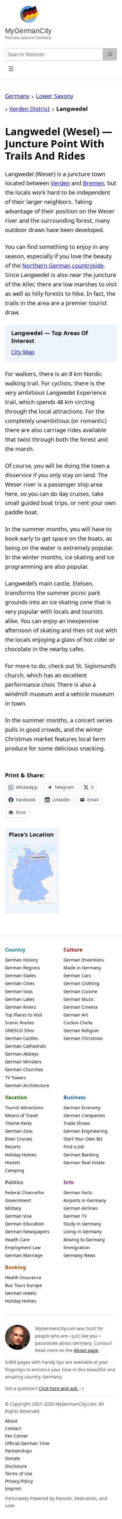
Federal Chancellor (24, 1192)
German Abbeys (21, 1054)
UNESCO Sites (19, 1030)
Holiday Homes (20, 1155)
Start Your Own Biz (83, 1139)
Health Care (17, 1240)
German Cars (77, 975)
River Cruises (19, 1139)
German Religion (81, 1030)
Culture (73, 949)
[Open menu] (11, 68)
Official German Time (27, 1443)
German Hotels (20, 1293)
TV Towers (15, 1078)
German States (20, 975)
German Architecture (27, 1085)
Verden (60, 183)
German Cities (20, 983)
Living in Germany (83, 1231)
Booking (15, 1267)
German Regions (22, 968)
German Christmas (83, 1038)
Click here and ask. (58, 1388)
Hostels (12, 1162)
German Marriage (24, 1255)
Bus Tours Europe (23, 1285)
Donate (12, 1458)
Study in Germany (82, 1224)
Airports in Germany (85, 1200)
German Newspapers (27, 1231)
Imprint (13, 1489)
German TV (75, 1216)
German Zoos (19, 1131)
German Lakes (20, 999)
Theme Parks (18, 1123)
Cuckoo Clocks (78, 1023)
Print (21, 812)
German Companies (84, 1115)
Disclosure (16, 1466)
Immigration (77, 1247)
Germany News (79, 1255)
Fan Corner (16, 1436)
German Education (24, 1224)
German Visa (18, 1216)
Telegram (64, 787)
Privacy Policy (19, 1481)
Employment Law (23, 1247)
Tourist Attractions (24, 1108)
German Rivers (20, 1007)
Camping (14, 1170)
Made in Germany (82, 968)
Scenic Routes (19, 1023)
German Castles (21, 1038)
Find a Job (74, 1147)
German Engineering (86, 1131)
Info (69, 1182)
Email (93, 800)
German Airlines (81, 1208)
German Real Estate (84, 1162)
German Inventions (84, 960)
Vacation (16, 1097)
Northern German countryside (63, 265)
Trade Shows (77, 1123)
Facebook (25, 800)
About (11, 1421)
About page (86, 1350)
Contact (13, 1428)
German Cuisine (80, 991)
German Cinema (81, 1007)
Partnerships (18, 1451)
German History (21, 960)
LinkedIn (61, 800)
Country (15, 949)
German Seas (19, 991)
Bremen (93, 183)
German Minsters (23, 1062)
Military (13, 1208)
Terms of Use (18, 1474)
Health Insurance (23, 1277)
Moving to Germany (84, 1240)
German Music (79, 999)
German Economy (82, 1108)
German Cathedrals (25, 1046)
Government (18, 1200)
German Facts (78, 1192)
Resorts (13, 1147)
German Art (76, 1015)
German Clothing (81, 983)
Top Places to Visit (23, 1015)
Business (75, 1097)
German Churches (24, 1069)
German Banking (81, 1155)
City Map (22, 352)
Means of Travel (21, 1115)
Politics (14, 1182)
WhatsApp (27, 787)
